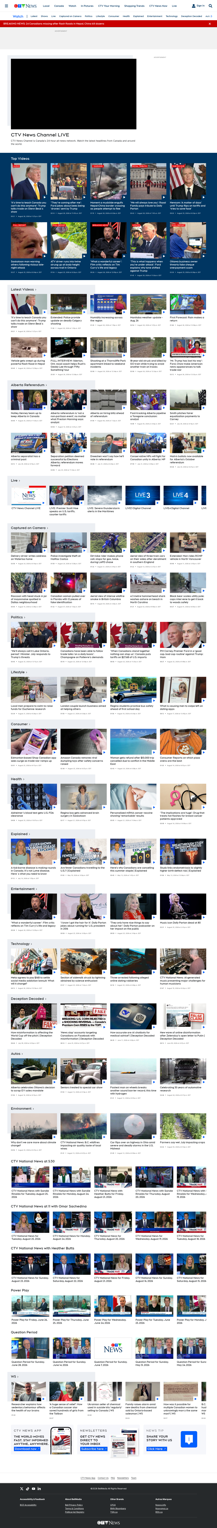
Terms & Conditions (74, 1508)
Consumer (113, 16)
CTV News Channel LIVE (26, 508)
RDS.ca (159, 1512)
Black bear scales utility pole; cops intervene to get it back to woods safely (187, 599)
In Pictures (87, 6)
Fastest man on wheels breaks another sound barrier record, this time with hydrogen (133, 1090)
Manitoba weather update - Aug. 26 (146, 319)
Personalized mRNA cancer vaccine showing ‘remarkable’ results (131, 814)
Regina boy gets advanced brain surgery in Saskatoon (80, 814)
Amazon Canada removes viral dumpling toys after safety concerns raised (82, 760)
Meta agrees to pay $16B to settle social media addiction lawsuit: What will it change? (32, 980)
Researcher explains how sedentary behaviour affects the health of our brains (28, 1407)
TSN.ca (114, 1512)
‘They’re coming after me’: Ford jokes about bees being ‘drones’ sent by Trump (68, 205)
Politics (88, 16)
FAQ (113, 1478)
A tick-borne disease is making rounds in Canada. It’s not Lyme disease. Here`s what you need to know (33, 870)
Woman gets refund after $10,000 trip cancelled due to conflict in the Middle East (132, 760)
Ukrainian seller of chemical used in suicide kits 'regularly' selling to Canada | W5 (105, 1407)
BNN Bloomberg (118, 1508)
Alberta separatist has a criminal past (25, 458)
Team (133, 1478)
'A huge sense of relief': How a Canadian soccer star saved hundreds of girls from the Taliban (66, 1409)
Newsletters (123, 1478)
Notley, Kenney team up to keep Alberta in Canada (26, 415)
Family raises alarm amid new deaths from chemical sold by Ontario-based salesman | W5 (141, 1409)
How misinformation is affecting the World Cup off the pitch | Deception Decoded (32, 1035)
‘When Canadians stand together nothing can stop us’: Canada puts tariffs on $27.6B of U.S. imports (130, 654)
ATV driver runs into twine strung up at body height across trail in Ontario (66, 264)
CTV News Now (158, 6)
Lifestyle (100, 16)
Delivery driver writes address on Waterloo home (28, 557)
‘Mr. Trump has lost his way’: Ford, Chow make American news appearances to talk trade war (186, 365)
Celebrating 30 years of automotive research (180, 1089)
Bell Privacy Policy (74, 1505)
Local (46, 6)
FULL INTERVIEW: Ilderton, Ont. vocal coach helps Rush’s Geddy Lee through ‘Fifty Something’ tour (68, 365)
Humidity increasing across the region (106, 319)
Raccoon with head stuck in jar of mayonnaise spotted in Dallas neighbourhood (29, 599)
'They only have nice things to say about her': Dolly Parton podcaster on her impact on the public (132, 925)
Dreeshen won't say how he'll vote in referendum (107, 458)
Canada (59, 6)
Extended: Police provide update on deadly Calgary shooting (66, 320)
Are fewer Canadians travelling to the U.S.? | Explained (83, 869)
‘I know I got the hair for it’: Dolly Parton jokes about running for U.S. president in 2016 (83, 925)
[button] (200, 502)
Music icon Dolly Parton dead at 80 (180, 922)
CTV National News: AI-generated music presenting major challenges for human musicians (182, 980)
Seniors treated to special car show (81, 1087)
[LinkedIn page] (39, 1488)
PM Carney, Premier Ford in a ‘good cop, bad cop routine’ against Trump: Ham (181, 654)
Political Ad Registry (74, 1512)
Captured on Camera (70, 16)
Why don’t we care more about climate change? (33, 1144)
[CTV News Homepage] (25, 6)
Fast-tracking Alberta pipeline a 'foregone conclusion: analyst (148, 416)
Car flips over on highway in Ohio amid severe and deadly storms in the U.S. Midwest (132, 1145)
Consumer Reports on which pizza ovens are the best (180, 759)
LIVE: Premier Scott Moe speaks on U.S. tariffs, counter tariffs (63, 511)
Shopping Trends (134, 6)
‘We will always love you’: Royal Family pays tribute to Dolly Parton (148, 205)
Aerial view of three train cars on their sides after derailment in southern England (148, 559)
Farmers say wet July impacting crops (182, 1142)
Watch (72, 6)
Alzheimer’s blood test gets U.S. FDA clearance (32, 814)
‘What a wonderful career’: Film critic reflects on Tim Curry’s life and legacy (106, 264)
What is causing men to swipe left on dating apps (181, 707)
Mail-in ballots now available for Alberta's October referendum (186, 459)
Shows (44, 16)
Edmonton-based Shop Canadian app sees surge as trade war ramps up (33, 759)
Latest (34, 16)
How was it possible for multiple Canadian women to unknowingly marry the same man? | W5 (180, 1409)
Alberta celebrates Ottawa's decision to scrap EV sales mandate (33, 1089)
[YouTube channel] (33, 1488)
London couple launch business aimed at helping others (83, 707)
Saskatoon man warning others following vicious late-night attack (27, 264)
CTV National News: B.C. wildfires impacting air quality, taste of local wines (81, 1145)
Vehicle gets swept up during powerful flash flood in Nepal (28, 362)
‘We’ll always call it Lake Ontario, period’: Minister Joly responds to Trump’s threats (30, 654)
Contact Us (103, 1478)
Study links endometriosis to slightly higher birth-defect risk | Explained (181, 869)
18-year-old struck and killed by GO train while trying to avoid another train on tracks (148, 363)
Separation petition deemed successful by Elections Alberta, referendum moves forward (67, 461)
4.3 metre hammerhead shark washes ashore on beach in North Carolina (147, 599)
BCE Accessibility (28, 1505)
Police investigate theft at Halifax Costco (66, 557)
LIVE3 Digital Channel (138, 508)
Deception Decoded (191, 16)
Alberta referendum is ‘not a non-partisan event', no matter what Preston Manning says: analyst (68, 418)
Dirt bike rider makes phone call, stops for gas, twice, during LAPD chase (106, 559)
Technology (172, 16)
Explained (138, 16)
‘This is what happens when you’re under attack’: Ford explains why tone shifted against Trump (146, 266)
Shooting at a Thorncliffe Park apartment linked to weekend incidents (108, 363)
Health (126, 16)
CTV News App (88, 1478)
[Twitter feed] (21, 1488)
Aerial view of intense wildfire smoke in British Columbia (107, 598)
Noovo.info (160, 1505)
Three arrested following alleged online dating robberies (129, 979)
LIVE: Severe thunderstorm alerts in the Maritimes (104, 510)
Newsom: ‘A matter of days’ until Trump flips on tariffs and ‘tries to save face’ (187, 205)
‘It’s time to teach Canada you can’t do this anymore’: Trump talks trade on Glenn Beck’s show (28, 207)
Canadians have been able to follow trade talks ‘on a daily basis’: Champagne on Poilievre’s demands (82, 654)
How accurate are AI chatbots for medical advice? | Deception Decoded (132, 1034)
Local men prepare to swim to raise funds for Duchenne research (32, 707)
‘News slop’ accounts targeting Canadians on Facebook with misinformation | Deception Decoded (82, 1035)
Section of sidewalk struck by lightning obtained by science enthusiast (83, 979)
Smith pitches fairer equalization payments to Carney (185, 416)
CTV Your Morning (109, 6)
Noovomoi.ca (161, 1508)
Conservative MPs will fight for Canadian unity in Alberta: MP (147, 458)
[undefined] (30, 1182)
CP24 (113, 1505)
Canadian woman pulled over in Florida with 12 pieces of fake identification (68, 599)
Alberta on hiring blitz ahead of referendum (107, 415)
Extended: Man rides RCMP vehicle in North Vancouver (186, 557)
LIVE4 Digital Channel (176, 508)
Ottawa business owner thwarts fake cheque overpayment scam (184, 264)
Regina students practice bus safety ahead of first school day (131, 707)
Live (174, 6)
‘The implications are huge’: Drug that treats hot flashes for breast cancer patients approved (182, 815)
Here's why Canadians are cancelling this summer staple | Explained (132, 869)
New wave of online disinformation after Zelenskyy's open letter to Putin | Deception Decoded (182, 1035)
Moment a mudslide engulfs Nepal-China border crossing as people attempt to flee (107, 205)
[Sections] (6, 6)
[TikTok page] (27, 1488)
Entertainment (154, 16)
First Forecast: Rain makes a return (187, 319)
